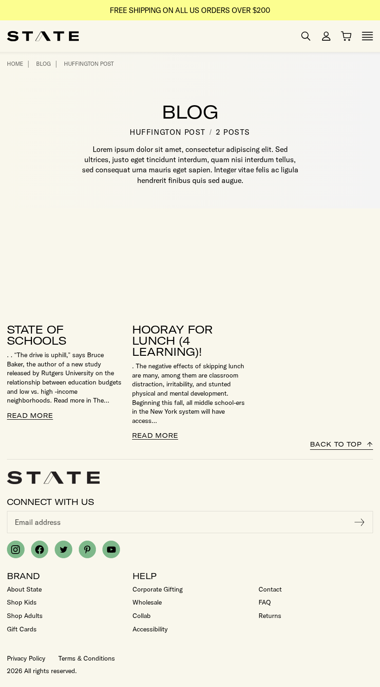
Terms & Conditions (86, 658)
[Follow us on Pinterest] (87, 549)
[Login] (326, 36)
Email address (38, 522)
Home (15, 63)
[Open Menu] (367, 36)
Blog (43, 63)
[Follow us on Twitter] (63, 549)
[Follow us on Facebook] (40, 549)
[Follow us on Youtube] (111, 549)
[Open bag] (346, 36)
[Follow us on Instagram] (16, 549)
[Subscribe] (360, 522)
